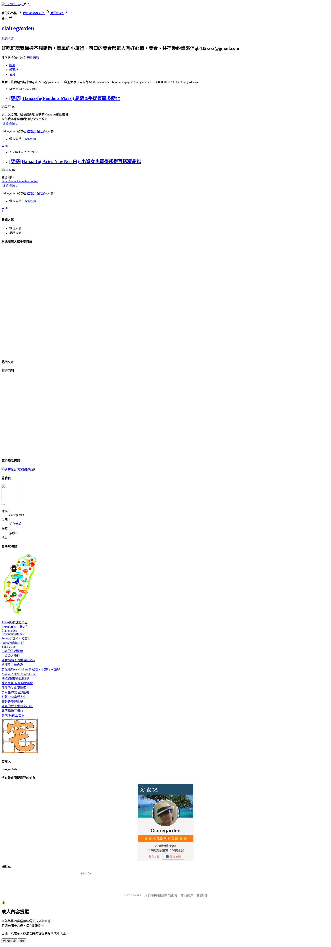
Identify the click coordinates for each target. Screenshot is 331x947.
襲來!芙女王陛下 (13, 715)
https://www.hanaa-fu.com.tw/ (20, 181)
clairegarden (18, 28)
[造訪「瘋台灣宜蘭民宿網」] (18, 469)
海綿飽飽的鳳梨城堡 (15, 678)
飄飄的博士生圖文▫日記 (17, 706)
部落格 (13, 69)
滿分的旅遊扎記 (12, 701)
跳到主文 (8, 38)
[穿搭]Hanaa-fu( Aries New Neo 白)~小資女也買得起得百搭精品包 (75, 161)
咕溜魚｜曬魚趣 (12, 664)
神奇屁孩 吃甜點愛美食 (17, 683)
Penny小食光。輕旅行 (16, 638)
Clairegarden (9, 630)
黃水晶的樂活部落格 (15, 692)
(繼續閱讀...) (10, 123)
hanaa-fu (30, 139)
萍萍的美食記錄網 (14, 687)
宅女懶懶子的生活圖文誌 (18, 660)
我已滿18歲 (9, 941)
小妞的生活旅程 (12, 651)
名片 (12, 74)
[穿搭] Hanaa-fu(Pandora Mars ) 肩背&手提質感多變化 (64, 98)
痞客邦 (31, 131)
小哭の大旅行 (11, 655)
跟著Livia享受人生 (14, 697)
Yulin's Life (9, 646)
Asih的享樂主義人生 (15, 627)
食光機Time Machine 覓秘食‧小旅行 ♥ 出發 (31, 669)
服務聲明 (202, 895)
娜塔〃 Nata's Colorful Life (19, 674)
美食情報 (33, 57)
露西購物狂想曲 (12, 710)
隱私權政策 (187, 895)
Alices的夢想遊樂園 (15, 622)
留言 (40, 131)
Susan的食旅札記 (13, 643)
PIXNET (137, 895)
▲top (5, 145)
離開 (22, 941)
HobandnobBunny (13, 634)
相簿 (12, 65)
